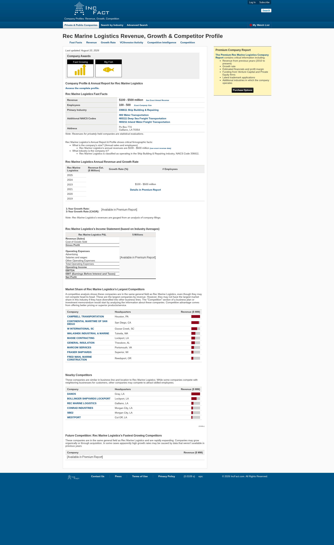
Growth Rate (108, 42)
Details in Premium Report (145, 189)
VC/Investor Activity (131, 42)
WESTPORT (74, 417)
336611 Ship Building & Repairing (139, 110)
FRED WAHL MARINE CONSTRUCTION (79, 358)
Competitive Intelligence (161, 42)
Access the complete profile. (82, 88)
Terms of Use (140, 476)
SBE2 (70, 412)
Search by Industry (112, 25)
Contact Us (97, 476)
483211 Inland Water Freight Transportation (144, 122)
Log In (252, 2)
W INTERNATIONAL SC (80, 328)
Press (118, 476)
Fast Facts (76, 42)
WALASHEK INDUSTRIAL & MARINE (88, 333)
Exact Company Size (143, 105)
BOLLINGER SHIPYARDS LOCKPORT (88, 398)
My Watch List (261, 25)
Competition (187, 42)
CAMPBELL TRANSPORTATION (85, 316)
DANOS (71, 393)
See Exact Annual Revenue (157, 100)
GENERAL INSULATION (80, 342)
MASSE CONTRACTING (80, 338)
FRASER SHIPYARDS (79, 352)
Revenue (91, 42)
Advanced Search (137, 25)
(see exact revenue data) (160, 148)
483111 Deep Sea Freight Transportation (142, 118)
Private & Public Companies (81, 25)
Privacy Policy (166, 476)
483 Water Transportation (134, 115)
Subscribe (264, 2)
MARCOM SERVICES (79, 347)
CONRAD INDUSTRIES (80, 408)
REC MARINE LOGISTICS (81, 403)
